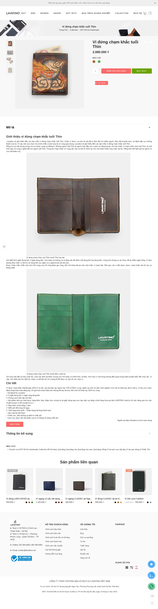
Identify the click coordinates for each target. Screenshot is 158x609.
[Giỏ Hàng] (145, 13)
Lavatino (78, 144)
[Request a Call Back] (152, 596)
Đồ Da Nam (52, 449)
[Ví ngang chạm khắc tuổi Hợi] (150, 42)
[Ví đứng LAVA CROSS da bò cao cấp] (19, 481)
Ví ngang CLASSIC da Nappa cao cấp (79, 499)
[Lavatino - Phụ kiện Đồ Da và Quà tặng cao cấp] (13, 13)
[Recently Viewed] (152, 603)
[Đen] (26, 502)
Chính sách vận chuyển (53, 545)
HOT (23, 13)
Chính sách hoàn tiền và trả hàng (57, 537)
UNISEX (57, 13)
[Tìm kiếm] (150, 13)
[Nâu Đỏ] (62, 502)
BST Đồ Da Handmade (89, 30)
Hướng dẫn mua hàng (53, 553)
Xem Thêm (15, 424)
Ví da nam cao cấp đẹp (116, 449)
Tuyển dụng (84, 545)
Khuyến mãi (84, 553)
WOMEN (44, 13)
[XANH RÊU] (32, 502)
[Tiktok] (131, 567)
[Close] (155, 3)
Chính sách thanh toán (53, 541)
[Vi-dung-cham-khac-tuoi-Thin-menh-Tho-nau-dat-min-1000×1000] (10, 43)
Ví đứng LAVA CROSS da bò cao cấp (19, 499)
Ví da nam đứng (132, 449)
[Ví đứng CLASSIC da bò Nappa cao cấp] (108, 481)
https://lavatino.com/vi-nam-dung (139, 420)
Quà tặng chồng (99, 449)
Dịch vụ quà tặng (86, 537)
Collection (74, 30)
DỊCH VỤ (137, 13)
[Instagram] (127, 567)
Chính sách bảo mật (52, 533)
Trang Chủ (63, 30)
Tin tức (83, 541)
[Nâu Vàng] (121, 502)
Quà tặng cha (71, 449)
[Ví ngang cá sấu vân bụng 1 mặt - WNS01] (49, 481)
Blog (82, 533)
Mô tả (10, 127)
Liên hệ (82, 549)
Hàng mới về (85, 557)
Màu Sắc (97, 58)
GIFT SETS (71, 13)
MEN (33, 13)
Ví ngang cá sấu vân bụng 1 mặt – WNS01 (49, 499)
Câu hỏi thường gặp (53, 549)
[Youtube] (136, 567)
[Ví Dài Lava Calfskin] (138, 481)
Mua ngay (142, 71)
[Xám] (150, 502)
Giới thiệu (84, 529)
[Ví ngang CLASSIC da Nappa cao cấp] (79, 481)
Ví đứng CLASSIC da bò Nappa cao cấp (108, 499)
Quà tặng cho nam (85, 449)
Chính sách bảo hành (53, 529)
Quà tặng (61, 449)
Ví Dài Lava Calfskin (134, 499)
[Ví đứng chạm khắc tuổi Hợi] (145, 42)
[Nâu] (29, 502)
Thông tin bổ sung (19, 433)
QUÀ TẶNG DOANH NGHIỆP (96, 13)
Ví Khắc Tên (145, 449)
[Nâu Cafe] (59, 502)
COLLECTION (121, 13)
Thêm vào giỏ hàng (116, 71)
